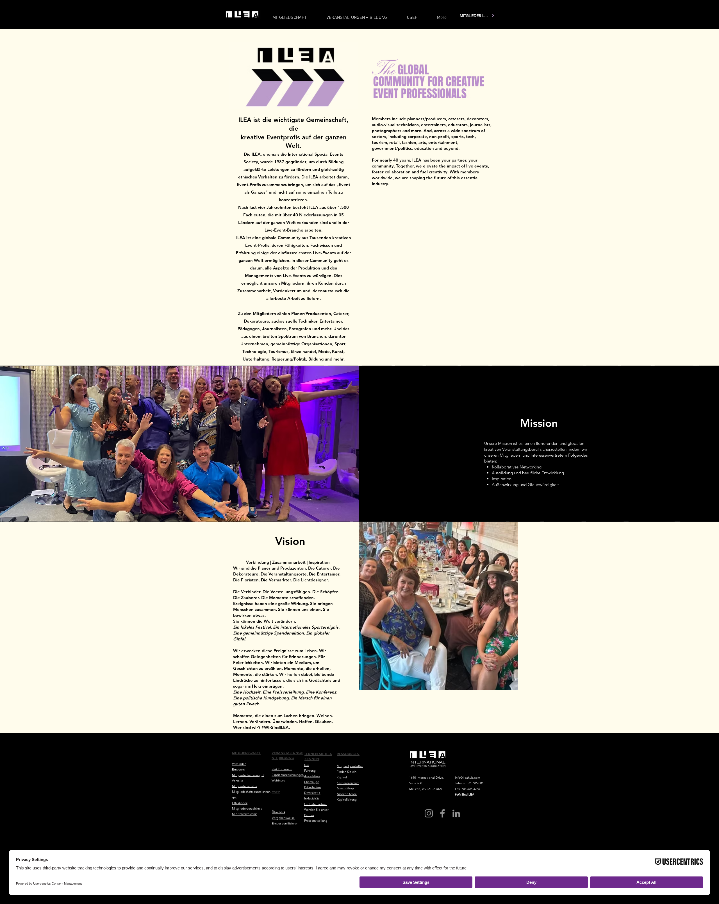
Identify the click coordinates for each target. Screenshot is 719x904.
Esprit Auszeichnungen (288, 775)
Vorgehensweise (283, 818)
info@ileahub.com (467, 778)
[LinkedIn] (456, 813)
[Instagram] (428, 813)
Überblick (278, 812)
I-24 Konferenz (282, 769)
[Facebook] (442, 813)
